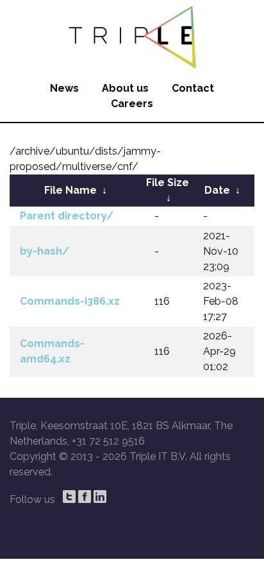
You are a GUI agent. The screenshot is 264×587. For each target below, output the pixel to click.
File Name (70, 190)
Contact (193, 88)
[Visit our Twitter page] (69, 496)
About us (125, 88)
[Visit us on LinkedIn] (100, 496)
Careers (132, 104)
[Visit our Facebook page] (84, 496)
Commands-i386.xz (70, 301)
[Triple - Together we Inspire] (132, 35)
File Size (167, 182)
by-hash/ (44, 251)
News (64, 88)
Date (217, 190)
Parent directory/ (66, 216)
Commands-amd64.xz (52, 351)
